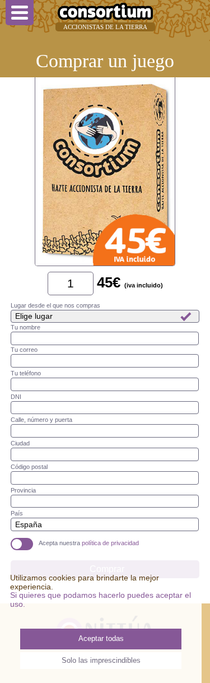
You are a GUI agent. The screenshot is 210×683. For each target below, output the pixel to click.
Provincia (23, 490)
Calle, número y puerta (41, 419)
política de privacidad (110, 543)
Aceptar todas (101, 638)
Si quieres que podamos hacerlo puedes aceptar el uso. (100, 599)
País (17, 513)
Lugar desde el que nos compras (55, 305)
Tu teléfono (26, 373)
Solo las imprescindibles (101, 660)
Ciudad (20, 443)
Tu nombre (25, 327)
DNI (16, 396)
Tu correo (24, 349)
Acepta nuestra (89, 543)
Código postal (29, 466)
